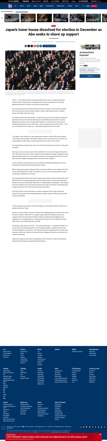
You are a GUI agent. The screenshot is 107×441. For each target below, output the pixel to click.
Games (5, 402)
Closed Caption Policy (39, 426)
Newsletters (98, 427)
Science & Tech (94, 368)
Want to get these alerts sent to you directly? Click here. (20, 439)
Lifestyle (70, 6)
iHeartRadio (104, 427)
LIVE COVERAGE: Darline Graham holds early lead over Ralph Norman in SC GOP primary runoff (47, 437)
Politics (22, 6)
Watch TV (94, 6)
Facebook (26, 46)
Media (41, 6)
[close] (100, 434)
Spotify (101, 427)
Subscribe (90, 76)
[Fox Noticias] (83, 1)
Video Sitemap (10, 428)
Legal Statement (65, 431)
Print (37, 46)
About (39, 402)
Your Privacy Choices (29, 426)
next (72, 69)
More (76, 6)
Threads (31, 46)
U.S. (15, 6)
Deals (56, 368)
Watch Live (23, 402)
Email (40, 46)
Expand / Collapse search (83, 6)
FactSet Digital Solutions (56, 431)
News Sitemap (68, 426)
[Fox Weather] (65, 1)
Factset (35, 431)
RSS (95, 427)
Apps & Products (60, 402)
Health (40, 368)
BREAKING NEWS (11, 434)
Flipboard (34, 46)
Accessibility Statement (59, 426)
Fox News (10, 6)
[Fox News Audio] (55, 1)
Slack (92, 427)
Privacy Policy (83, 69)
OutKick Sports (60, 6)
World (28, 6)
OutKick (5, 368)
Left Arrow (2, 18)
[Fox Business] (36, 1)
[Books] (96, 1)
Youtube (84, 427)
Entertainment (50, 6)
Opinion (35, 6)
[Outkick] (73, 1)
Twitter (28, 46)
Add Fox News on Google (50, 45)
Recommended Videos (7, 11)
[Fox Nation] (45, 1)
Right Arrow (104, 18)
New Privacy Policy (17, 426)
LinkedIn (90, 427)
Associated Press (54, 38)
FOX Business (76, 368)
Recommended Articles (22, 11)
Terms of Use (91, 69)
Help (46, 426)
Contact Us (50, 426)
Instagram (81, 427)
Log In (88, 6)
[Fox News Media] (25, 1)
